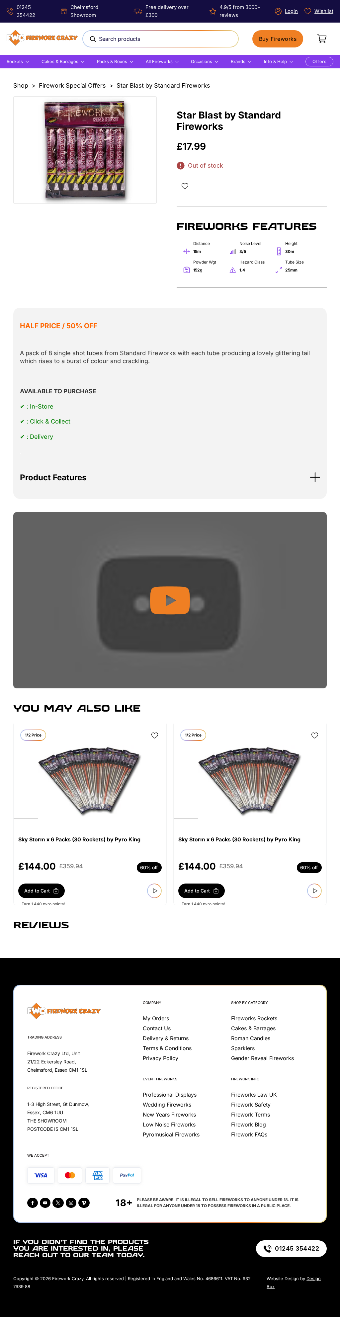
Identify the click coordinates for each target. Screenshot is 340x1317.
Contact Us (157, 1028)
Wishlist (323, 11)
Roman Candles (250, 1038)
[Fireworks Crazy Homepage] (42, 39)
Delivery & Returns (166, 1038)
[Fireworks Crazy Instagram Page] (71, 1203)
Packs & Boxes (112, 61)
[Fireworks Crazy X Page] (58, 1203)
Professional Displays (170, 1094)
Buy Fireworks (278, 39)
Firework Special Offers (72, 85)
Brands (238, 61)
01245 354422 (297, 1248)
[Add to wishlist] (185, 186)
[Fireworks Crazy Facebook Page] (32, 1203)
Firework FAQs (249, 1134)
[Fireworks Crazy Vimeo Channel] (84, 1203)
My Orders (156, 1018)
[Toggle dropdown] (27, 61)
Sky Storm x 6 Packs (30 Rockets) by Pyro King (79, 839)
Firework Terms (250, 1114)
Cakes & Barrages (60, 61)
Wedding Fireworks (167, 1104)
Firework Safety (251, 1104)
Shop (20, 85)
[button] (170, 477)
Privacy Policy (160, 1058)
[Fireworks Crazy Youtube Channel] (45, 1203)
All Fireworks (159, 61)
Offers (319, 61)
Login (291, 11)
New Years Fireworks (169, 1114)
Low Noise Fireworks (169, 1124)
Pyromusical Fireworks (171, 1134)
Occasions (201, 61)
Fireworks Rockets (254, 1018)
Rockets (15, 61)
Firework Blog (248, 1124)
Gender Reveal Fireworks (262, 1058)
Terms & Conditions (167, 1048)
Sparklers (243, 1048)
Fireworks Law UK (254, 1094)
